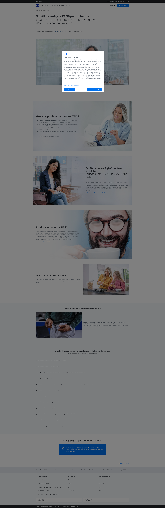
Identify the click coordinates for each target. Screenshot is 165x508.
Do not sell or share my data (94, 89)
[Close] (102, 52)
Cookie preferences (69, 89)
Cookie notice (67, 85)
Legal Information (75, 85)
